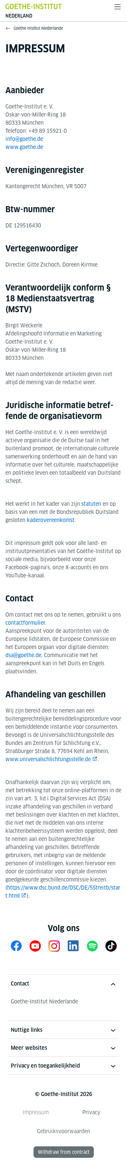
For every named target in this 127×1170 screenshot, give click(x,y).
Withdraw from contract (63, 1152)
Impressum (36, 1112)
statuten (91, 503)
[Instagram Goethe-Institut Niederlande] (54, 945)
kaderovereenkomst (51, 520)
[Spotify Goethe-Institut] (92, 945)
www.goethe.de (24, 147)
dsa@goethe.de (23, 655)
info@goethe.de (24, 139)
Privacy (91, 1112)
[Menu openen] (117, 7)
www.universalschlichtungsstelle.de (48, 759)
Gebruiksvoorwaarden (63, 1131)
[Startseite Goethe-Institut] (33, 6)
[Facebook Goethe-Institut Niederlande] (16, 945)
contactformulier (25, 622)
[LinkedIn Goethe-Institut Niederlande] (73, 945)
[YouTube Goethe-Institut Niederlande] (35, 945)
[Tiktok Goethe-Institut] (111, 945)
